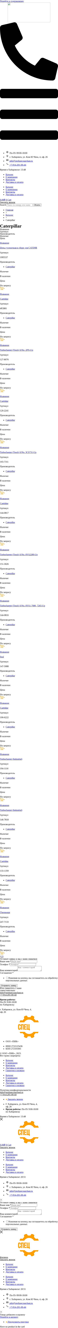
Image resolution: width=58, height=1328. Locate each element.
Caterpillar (10, 267)
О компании (11, 177)
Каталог (9, 174)
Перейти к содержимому (12, 1)
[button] (2, 289)
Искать (37, 205)
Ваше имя (5, 961)
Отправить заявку (8, 986)
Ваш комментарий (9, 970)
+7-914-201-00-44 (8, 995)
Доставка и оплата (14, 182)
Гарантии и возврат (15, 1070)
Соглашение (7, 973)
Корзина (4, 1257)
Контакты (10, 179)
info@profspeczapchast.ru (11, 992)
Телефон (5, 964)
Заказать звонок (7, 202)
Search (3, 205)
